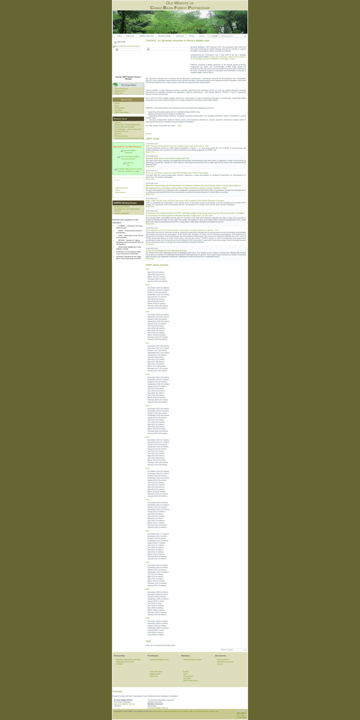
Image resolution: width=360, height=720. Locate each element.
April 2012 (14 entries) (156, 521)
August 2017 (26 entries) (157, 355)
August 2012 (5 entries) (156, 512)
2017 (147, 343)
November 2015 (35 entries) (158, 411)
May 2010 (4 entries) (155, 577)
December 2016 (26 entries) (158, 377)
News (117, 106)
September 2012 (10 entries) (158, 509)
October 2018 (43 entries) (157, 319)
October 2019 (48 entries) (157, 292)
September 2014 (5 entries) (158, 447)
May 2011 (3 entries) (155, 550)
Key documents (223, 660)
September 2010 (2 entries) (158, 572)
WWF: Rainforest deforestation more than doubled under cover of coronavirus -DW (177, 146)
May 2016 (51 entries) (156, 393)
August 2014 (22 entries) (157, 449)
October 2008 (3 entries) (157, 626)
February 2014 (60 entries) (158, 462)
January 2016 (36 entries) (157, 402)
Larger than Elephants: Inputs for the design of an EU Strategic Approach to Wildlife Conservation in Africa (218, 58)
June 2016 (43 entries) (156, 391)
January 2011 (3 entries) (157, 559)
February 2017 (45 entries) (158, 368)
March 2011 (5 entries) (156, 554)
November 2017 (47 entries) (158, 348)
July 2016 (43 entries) (156, 389)
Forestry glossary (121, 136)
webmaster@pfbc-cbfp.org (158, 708)
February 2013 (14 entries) (158, 494)
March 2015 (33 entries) (157, 429)
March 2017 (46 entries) (157, 366)
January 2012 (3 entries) (157, 527)
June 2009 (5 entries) (156, 606)
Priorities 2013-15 (121, 131)
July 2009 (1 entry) (155, 603)
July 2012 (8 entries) (155, 514)
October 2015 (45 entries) (157, 413)
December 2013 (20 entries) (158, 471)
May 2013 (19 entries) (156, 487)
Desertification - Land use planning (128, 129)
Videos (117, 190)
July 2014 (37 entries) (156, 451)
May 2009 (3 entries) (155, 608)
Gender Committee (122, 213)
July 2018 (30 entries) (156, 326)
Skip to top (214, 711)
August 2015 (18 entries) (157, 418)
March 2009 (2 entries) (156, 610)
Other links (119, 93)
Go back (149, 134)
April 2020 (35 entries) (156, 274)
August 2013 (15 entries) (157, 480)
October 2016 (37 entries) (157, 382)
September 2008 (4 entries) (158, 628)
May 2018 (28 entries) (156, 330)
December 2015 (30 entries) (158, 409)
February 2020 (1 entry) (157, 279)
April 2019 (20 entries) (156, 301)
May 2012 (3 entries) (155, 518)
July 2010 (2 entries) (155, 574)
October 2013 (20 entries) (157, 476)
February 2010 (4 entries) (157, 583)
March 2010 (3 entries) (156, 581)
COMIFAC (119, 664)
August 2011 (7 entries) (156, 543)
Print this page (203, 711)
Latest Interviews (121, 188)
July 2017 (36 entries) (156, 357)
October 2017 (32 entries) (157, 351)
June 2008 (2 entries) (156, 635)
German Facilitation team (159, 660)
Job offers (118, 110)
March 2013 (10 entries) (157, 492)
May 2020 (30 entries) (156, 272)
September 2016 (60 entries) (158, 384)
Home (119, 36)
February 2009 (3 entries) (157, 612)
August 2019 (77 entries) (157, 297)
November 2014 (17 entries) (158, 442)
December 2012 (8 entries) (158, 503)
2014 (147, 437)
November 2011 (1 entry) (157, 536)
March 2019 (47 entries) (157, 304)
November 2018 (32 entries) (158, 317)
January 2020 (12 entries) (157, 281)
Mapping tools (120, 91)
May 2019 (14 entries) (156, 299)
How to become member (192, 660)
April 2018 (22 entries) (156, 333)
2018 (147, 312)
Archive (220, 664)
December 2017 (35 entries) (158, 346)
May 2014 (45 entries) (156, 456)
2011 (147, 531)
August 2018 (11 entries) (157, 324)
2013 (147, 468)
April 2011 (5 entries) (155, 552)
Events (117, 103)
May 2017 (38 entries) (156, 362)
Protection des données (179, 711)
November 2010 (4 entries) (158, 568)
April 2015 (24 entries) (156, 427)
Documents (180, 36)
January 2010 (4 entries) (157, 586)
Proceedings (119, 108)
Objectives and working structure (128, 660)
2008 (147, 618)
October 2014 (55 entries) (157, 444)
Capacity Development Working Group (129, 138)
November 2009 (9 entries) (158, 594)
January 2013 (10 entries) (157, 496)
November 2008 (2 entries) (158, 623)
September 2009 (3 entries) (158, 599)
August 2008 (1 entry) (156, 630)
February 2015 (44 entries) (158, 431)
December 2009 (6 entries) (158, 592)
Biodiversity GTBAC (122, 207)
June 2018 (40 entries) (156, 328)
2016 (147, 374)
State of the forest (121, 89)
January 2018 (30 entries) (157, 339)
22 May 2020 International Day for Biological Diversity (166, 251)
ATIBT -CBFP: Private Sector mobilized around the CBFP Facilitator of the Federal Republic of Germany (185, 201)
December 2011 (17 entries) (158, 534)
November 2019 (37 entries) (158, 290)
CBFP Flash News (122, 112)
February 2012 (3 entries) (157, 525)
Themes (191, 36)
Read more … (151, 152)
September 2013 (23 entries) (158, 478)
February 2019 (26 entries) (158, 306)
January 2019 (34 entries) (157, 308)
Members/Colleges (164, 36)
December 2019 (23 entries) (158, 288)
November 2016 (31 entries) (158, 380)
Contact (201, 36)
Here (180, 126)
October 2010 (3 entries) (157, 570)
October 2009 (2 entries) (157, 597)
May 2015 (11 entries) (156, 424)
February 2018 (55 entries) (158, 337)
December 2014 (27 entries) (158, 440)
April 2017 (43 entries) (156, 364)
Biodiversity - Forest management (127, 125)
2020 (147, 269)
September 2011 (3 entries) (158, 541)
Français (215, 36)
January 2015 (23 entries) (157, 433)
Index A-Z (118, 134)
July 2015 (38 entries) (156, 420)
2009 (147, 589)
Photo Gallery (120, 192)
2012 (147, 500)
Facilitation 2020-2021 (146, 36)
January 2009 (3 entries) (157, 615)
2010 (147, 562)
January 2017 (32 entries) (157, 371)
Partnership (130, 36)
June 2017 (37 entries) (156, 359)
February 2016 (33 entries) (158, 400)
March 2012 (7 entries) (156, 523)
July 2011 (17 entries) (156, 545)
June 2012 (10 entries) (156, 516)
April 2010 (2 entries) (156, 579)
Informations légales (161, 711)
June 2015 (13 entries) (156, 422)
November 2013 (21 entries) (158, 474)
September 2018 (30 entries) (158, 321)
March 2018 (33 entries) (157, 335)
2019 (147, 285)
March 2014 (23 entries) (157, 460)
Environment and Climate (124, 127)
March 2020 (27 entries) (157, 277)
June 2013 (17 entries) (156, 485)
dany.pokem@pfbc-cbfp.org (124, 704)
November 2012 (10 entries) (158, 505)
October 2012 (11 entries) (157, 507)
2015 (147, 406)
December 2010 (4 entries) (158, 565)
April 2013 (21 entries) (156, 489)
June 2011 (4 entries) (156, 547)
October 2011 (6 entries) (157, 538)
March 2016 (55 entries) (157, 398)
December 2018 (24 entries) (158, 315)
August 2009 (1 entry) (156, 601)
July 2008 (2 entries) (155, 632)
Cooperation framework (125, 662)
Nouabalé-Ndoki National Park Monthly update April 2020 (168, 158)
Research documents (225, 662)
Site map (193, 711)
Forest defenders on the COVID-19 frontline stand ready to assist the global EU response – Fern (182, 230)
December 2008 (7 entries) (158, 621)
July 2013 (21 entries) (156, 483)
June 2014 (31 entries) (156, 453)
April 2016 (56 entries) (156, 395)
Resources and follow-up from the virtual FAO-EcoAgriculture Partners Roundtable (177, 173)
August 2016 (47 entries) (157, 386)
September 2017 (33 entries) (158, 353)
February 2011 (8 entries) (157, 556)
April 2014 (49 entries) (156, 458)
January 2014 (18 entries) (157, 465)
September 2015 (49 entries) (158, 415)
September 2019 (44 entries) (158, 295)
